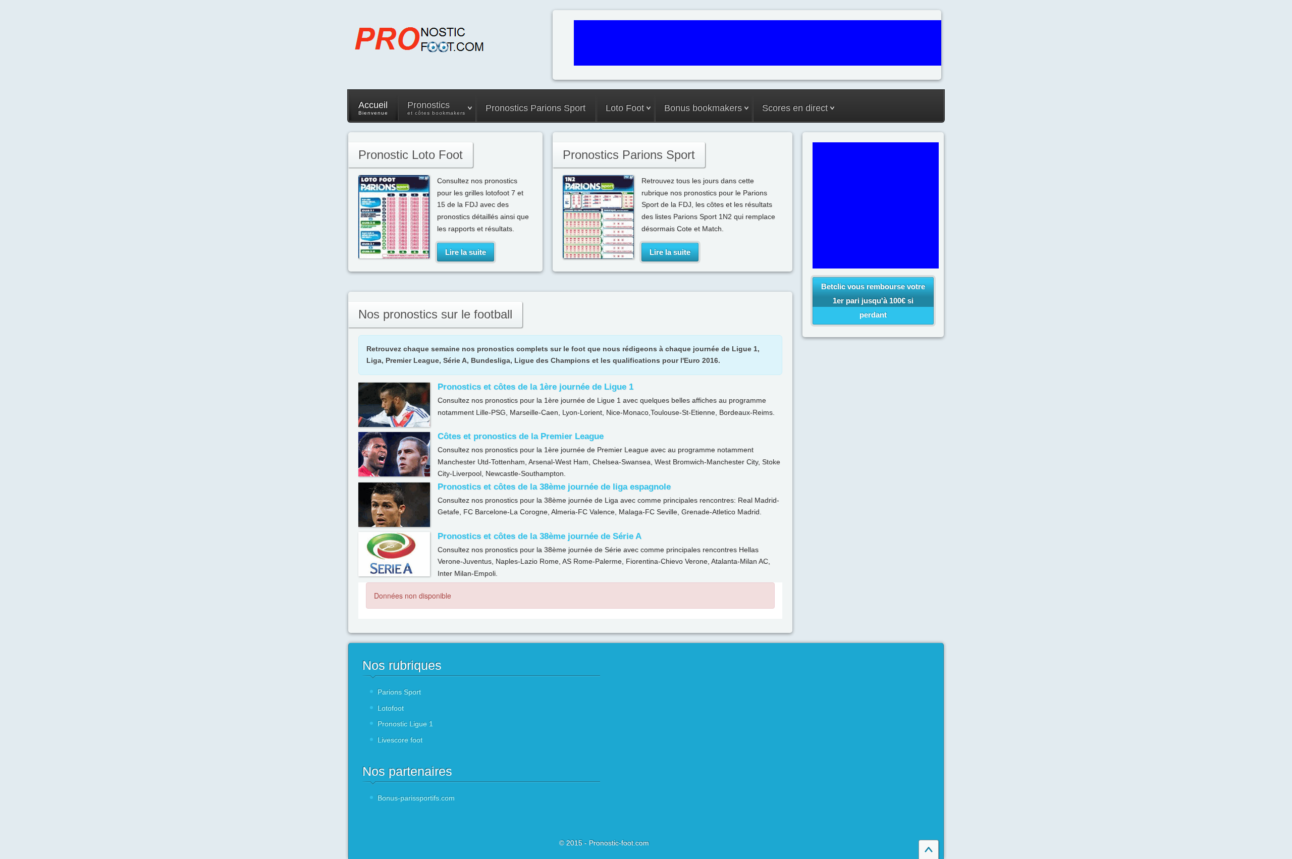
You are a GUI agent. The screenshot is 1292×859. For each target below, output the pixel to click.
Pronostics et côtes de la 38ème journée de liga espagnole (554, 487)
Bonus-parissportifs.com (416, 798)
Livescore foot (400, 740)
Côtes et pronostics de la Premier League (521, 436)
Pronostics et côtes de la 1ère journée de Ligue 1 (535, 387)
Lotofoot (391, 708)
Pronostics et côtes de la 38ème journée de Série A (539, 536)
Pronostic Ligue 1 (405, 724)
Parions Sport (399, 692)
